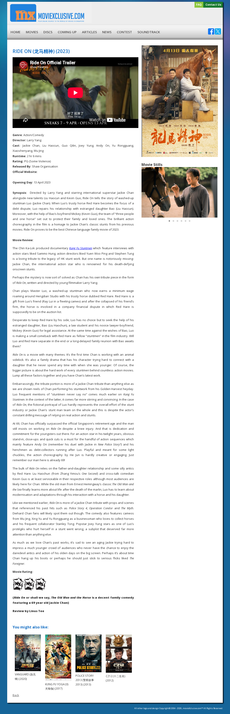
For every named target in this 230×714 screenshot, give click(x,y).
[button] (213, 192)
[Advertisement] (156, 16)
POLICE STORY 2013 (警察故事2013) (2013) (84, 680)
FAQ (199, 5)
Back (16, 695)
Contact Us (213, 5)
